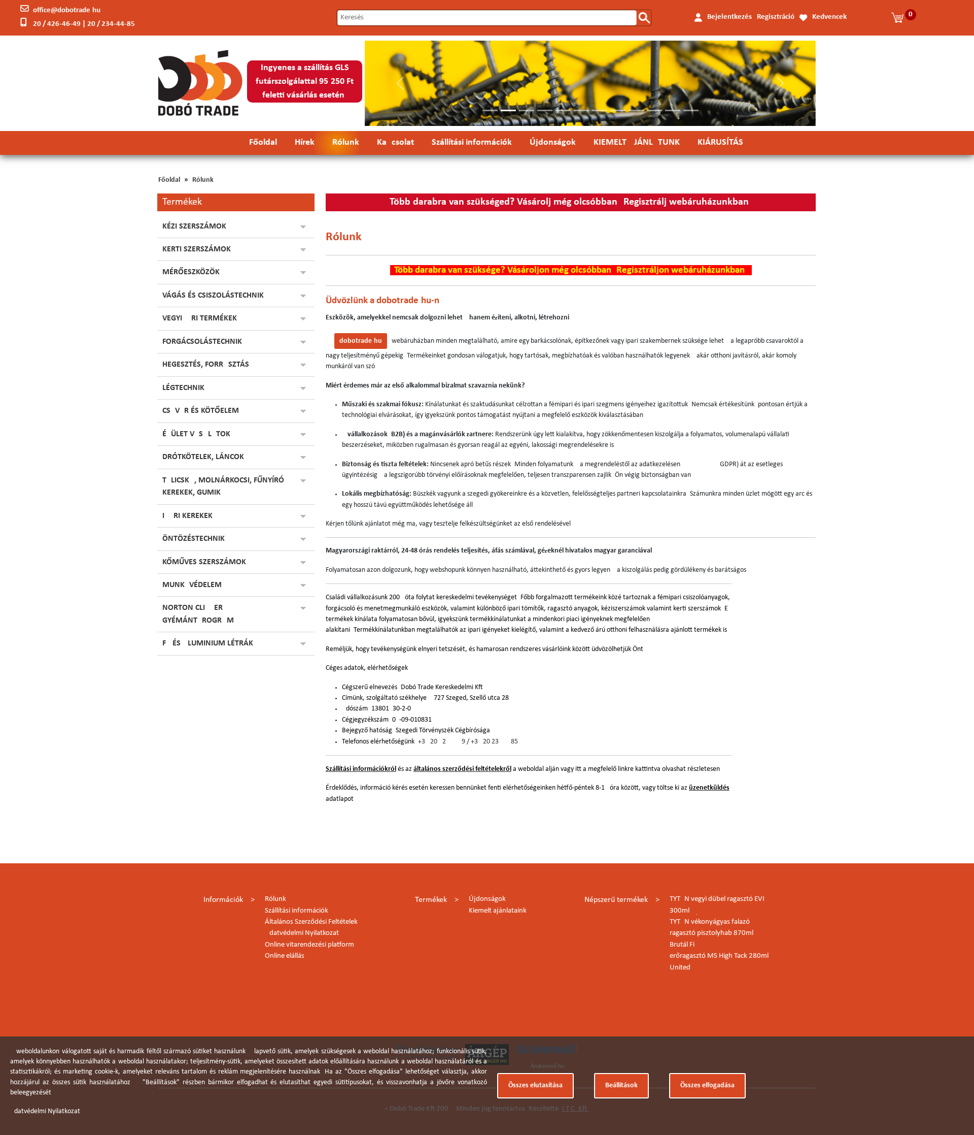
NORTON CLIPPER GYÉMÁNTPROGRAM (198, 614)
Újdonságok (553, 142)
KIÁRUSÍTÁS (720, 142)
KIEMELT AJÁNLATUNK (637, 142)
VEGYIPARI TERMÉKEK (199, 318)
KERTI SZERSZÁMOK (196, 249)
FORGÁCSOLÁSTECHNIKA (204, 342)
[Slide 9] (636, 110)
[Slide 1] (490, 110)
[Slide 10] (654, 110)
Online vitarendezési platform (309, 945)
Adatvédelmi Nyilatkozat (302, 933)
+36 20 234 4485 (494, 741)
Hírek (305, 142)
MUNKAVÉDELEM (192, 585)
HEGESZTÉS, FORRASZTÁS (205, 365)
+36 (424, 741)
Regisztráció (775, 17)
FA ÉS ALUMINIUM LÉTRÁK (207, 643)
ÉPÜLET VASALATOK (196, 434)
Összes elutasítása (535, 1085)
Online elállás (284, 956)
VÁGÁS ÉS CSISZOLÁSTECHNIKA (215, 295)
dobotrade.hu (360, 341)
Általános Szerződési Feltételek (311, 922)
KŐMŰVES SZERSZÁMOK (204, 562)
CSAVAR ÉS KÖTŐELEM (200, 411)
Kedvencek (829, 17)
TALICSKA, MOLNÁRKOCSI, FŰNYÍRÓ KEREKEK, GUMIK (223, 486)
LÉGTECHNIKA (186, 388)
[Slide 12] (691, 110)
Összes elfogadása (707, 1085)
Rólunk (345, 142)
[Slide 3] (526, 110)
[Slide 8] (617, 110)
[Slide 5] (563, 110)
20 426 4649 (447, 741)
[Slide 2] (508, 110)
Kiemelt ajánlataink (498, 911)
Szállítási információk (472, 142)
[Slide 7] (599, 110)
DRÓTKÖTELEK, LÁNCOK (203, 457)
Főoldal (263, 142)
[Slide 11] (672, 110)
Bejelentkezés (729, 17)
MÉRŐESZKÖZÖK (191, 272)
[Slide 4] (544, 110)
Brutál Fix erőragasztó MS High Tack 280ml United (719, 956)
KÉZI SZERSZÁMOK (194, 226)
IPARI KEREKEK (187, 516)
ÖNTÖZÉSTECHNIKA (196, 539)
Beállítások (621, 1085)
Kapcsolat (395, 142)
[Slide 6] (581, 110)
